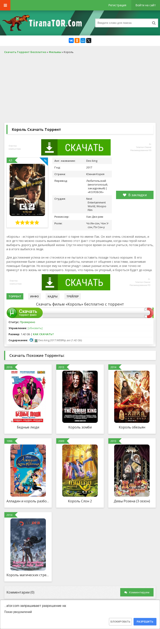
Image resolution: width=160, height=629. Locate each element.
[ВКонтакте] (71, 40)
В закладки (137, 195)
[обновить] (35, 328)
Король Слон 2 (80, 501)
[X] (88, 40)
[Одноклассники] (77, 40)
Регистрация (117, 5)
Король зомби (80, 427)
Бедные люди (28, 427)
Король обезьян (132, 427)
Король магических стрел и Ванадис (28, 575)
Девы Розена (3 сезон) (132, 501)
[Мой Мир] (82, 40)
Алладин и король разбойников (28, 501)
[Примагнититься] (149, 317)
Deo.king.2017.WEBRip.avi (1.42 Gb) (60, 340)
